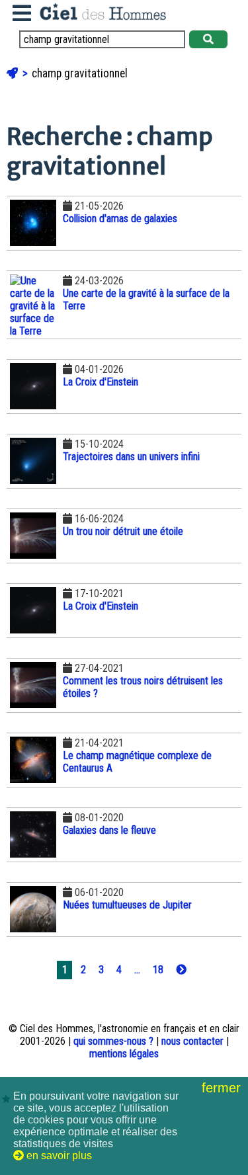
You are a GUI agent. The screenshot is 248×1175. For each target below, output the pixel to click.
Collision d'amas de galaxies (120, 218)
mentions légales (124, 1053)
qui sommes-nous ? (113, 1041)
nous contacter (192, 1041)
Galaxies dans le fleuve (109, 830)
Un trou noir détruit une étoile (123, 531)
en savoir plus (58, 1155)
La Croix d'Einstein (100, 382)
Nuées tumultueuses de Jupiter (127, 905)
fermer (223, 1087)
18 (158, 969)
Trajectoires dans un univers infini (131, 456)
